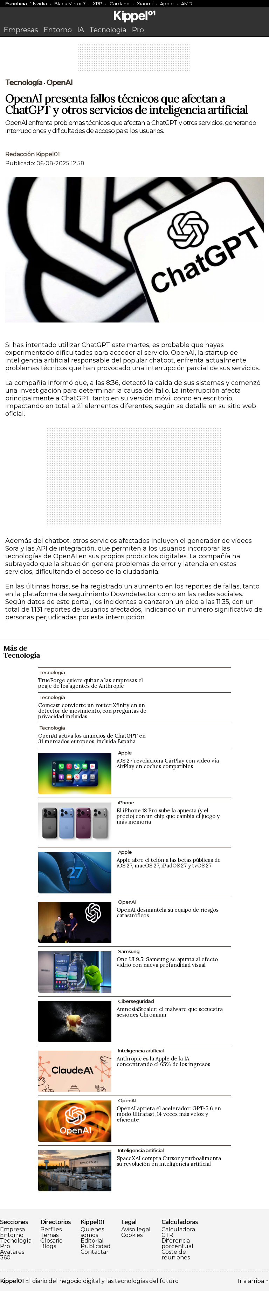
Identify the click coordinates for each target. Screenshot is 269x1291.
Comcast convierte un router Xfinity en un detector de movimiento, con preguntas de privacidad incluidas (92, 711)
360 (5, 1257)
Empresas (21, 30)
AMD (186, 3)
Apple (167, 3)
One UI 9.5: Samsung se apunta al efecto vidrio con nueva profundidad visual (167, 962)
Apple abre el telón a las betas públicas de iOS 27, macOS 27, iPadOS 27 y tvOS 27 (169, 863)
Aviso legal (136, 1229)
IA (80, 30)
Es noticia (16, 3)
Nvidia (40, 3)
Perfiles (51, 1229)
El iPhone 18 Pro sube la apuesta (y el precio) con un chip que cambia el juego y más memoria (168, 816)
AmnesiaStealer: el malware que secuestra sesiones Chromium (170, 1012)
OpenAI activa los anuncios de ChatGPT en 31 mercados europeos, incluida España (92, 738)
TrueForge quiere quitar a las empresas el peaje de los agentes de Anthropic (90, 683)
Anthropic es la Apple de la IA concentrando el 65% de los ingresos (163, 1061)
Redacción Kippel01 (32, 154)
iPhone (126, 802)
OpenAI (60, 82)
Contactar (95, 1252)
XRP (97, 3)
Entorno (57, 30)
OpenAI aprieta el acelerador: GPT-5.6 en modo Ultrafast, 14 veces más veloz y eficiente (169, 1114)
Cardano (120, 3)
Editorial (92, 1241)
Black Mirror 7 (69, 3)
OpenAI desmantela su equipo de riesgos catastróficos (168, 912)
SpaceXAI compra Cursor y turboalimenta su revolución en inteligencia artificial (169, 1161)
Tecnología (107, 30)
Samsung (128, 951)
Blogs (48, 1246)
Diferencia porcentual (177, 1243)
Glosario (51, 1241)
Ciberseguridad (136, 1001)
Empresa (12, 1229)
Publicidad (96, 1246)
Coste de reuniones (175, 1254)
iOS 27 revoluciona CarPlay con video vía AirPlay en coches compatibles (168, 763)
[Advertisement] (134, 59)
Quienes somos (92, 1232)
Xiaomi (145, 3)
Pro (138, 30)
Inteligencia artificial (141, 1050)
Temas (49, 1235)
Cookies (132, 1235)
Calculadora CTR (178, 1232)
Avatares (12, 1252)
